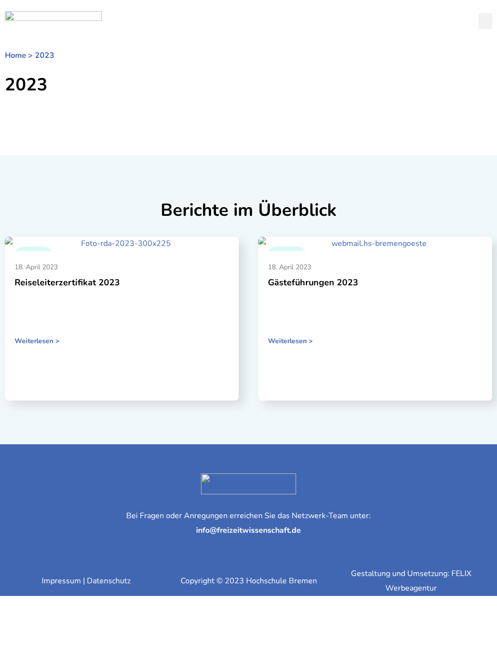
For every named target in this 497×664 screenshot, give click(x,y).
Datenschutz (109, 581)
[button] (485, 21)
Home (15, 55)
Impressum (61, 581)
